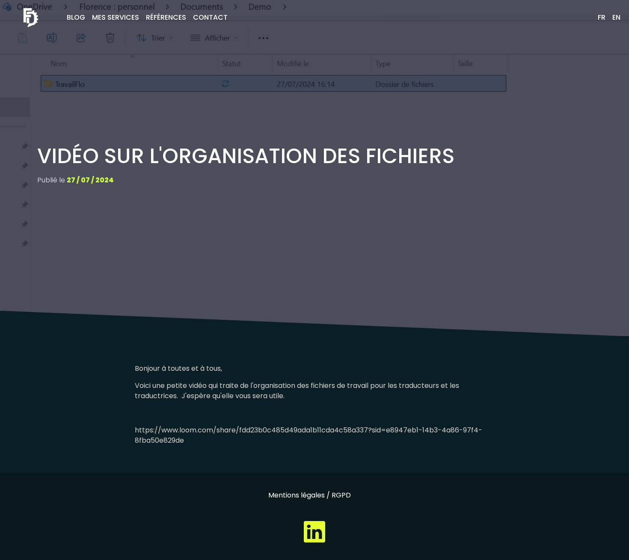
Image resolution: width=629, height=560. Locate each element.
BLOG (76, 17)
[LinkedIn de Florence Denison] (314, 531)
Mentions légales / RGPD (309, 495)
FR (601, 17)
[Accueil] (30, 17)
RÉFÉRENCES (166, 17)
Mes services (115, 17)
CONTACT (210, 17)
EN (616, 17)
